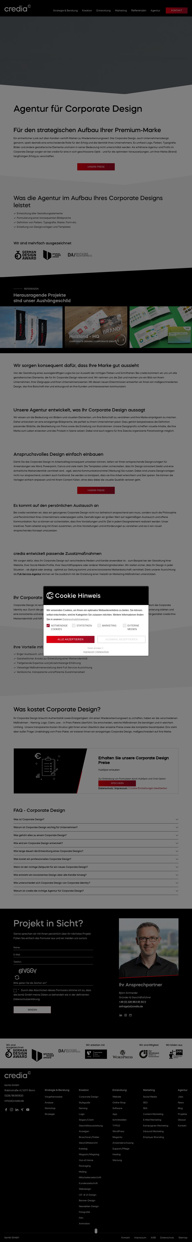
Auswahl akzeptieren (121, 639)
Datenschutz (102, 652)
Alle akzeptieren (71, 639)
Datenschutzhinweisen (75, 619)
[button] (96, 648)
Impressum (88, 652)
